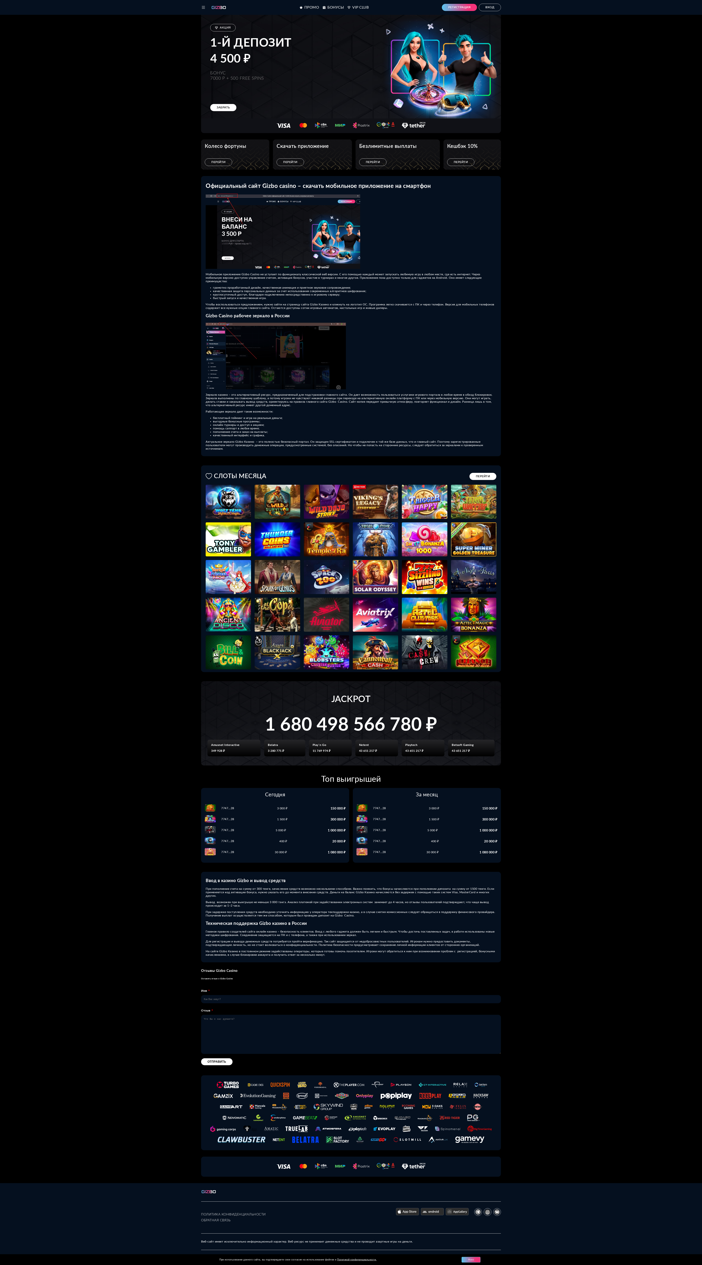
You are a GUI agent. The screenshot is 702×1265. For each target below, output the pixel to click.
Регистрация (459, 7)
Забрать (223, 107)
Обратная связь (216, 1220)
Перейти (218, 162)
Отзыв (205, 1010)
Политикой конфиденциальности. (357, 1259)
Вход (489, 7)
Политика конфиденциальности (233, 1214)
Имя (204, 990)
